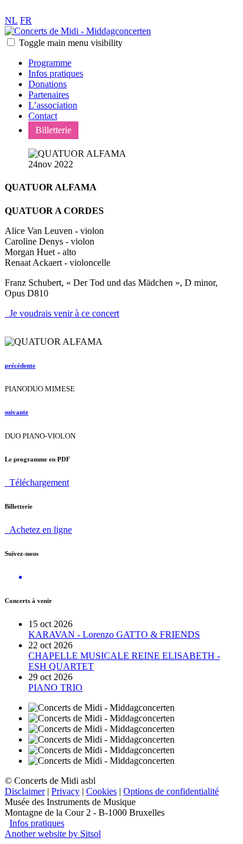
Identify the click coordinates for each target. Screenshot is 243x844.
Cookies (101, 791)
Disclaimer (25, 791)
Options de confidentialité (171, 791)
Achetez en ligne (38, 530)
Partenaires (48, 95)
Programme (49, 63)
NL (11, 20)
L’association (52, 105)
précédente (20, 365)
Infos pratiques (55, 73)
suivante (16, 412)
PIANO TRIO (55, 688)
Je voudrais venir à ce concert (62, 313)
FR (26, 20)
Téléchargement (37, 482)
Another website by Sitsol (53, 834)
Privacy (65, 791)
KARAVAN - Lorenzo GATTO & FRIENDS (114, 634)
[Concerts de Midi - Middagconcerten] (78, 31)
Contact (42, 116)
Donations (47, 84)
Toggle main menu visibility (71, 43)
